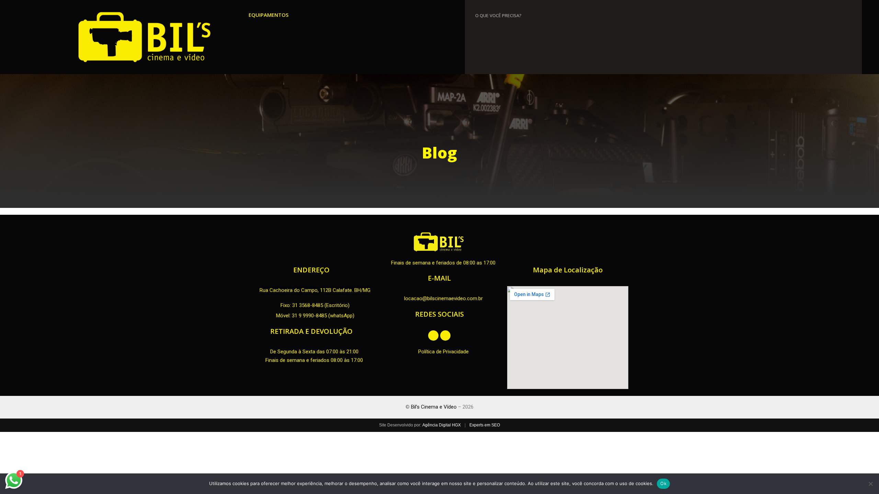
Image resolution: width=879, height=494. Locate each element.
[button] (407, 9)
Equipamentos (268, 14)
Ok (663, 483)
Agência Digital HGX (441, 425)
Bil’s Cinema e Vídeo (434, 407)
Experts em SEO (484, 425)
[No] (870, 483)
